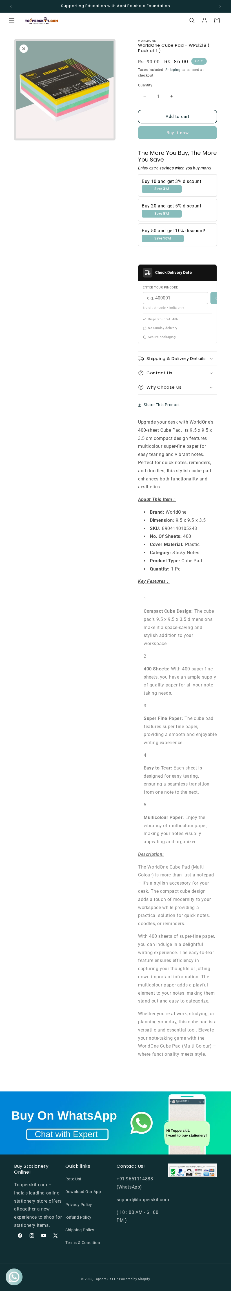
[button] (12, 20)
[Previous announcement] (11, 6)
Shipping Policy (79, 1230)
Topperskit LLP (106, 1279)
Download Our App (83, 1191)
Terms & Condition (82, 1242)
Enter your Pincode (160, 287)
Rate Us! (73, 1179)
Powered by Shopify (134, 1279)
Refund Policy (78, 1217)
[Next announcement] (220, 6)
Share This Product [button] (162, 404)
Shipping (173, 70)
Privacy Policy (78, 1204)
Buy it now (177, 132)
